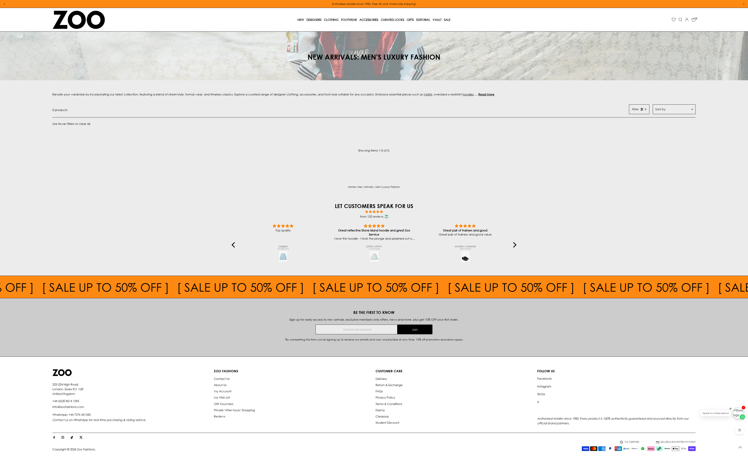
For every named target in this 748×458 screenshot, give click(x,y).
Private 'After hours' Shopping (234, 410)
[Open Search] (680, 19)
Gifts (410, 20)
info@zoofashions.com (68, 407)
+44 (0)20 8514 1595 (65, 401)
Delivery (381, 379)
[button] (234, 245)
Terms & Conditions (389, 404)
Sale (447, 20)
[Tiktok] (72, 437)
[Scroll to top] (740, 447)
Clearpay (382, 416)
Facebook (544, 378)
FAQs (379, 391)
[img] (374, 211)
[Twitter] (81, 437)
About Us (220, 385)
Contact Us (222, 379)
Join (415, 329)
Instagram (544, 386)
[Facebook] (54, 437)
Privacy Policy (385, 397)
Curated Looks (392, 20)
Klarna (380, 410)
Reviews (219, 416)
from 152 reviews (371, 216)
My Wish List (222, 397)
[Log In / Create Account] (687, 19)
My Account (222, 391)
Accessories (368, 20)
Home (351, 187)
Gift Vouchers (223, 404)
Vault (437, 20)
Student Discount (387, 422)
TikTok (541, 394)
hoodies (468, 94)
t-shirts (428, 94)
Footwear (349, 20)
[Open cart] (694, 19)
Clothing (331, 20)
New (300, 20)
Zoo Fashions (86, 449)
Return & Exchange (389, 385)
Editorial (423, 20)
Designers (313, 20)
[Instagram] (62, 437)
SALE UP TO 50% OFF (136, 287)
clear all (84, 124)
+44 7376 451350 (80, 415)
